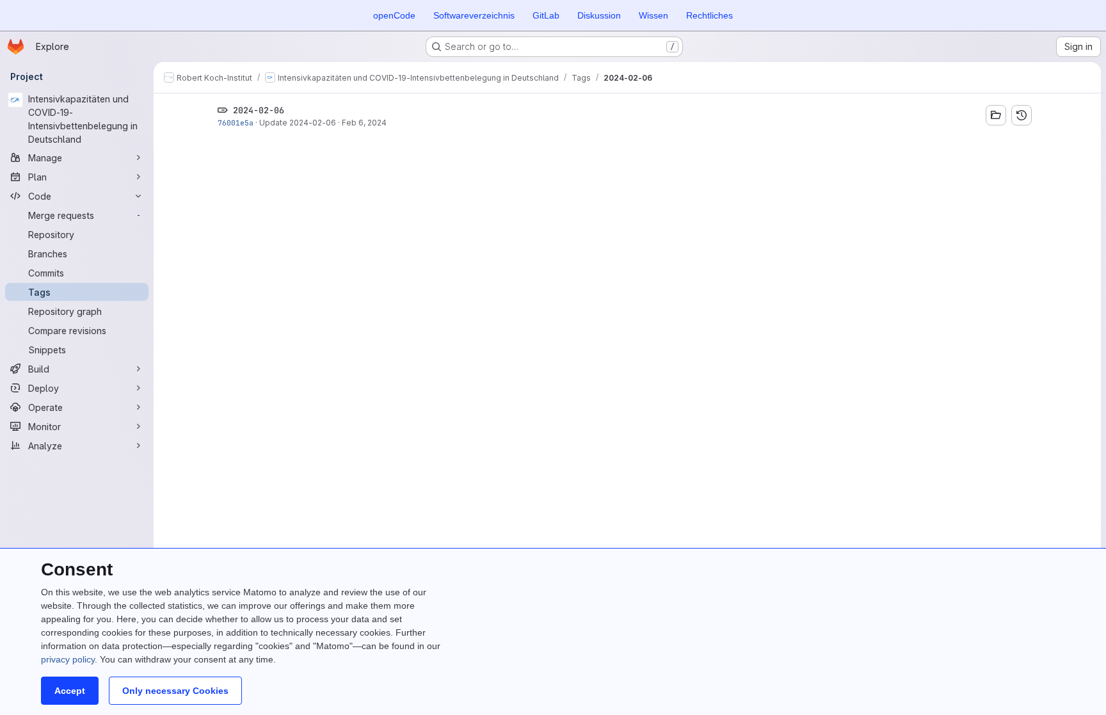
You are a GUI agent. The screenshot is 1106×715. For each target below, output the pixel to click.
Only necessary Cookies (175, 691)
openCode (394, 15)
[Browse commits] (1021, 115)
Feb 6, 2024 (364, 122)
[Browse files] (996, 115)
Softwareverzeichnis (474, 15)
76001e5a (235, 122)
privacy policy (68, 659)
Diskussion (599, 15)
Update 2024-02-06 (297, 122)
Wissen (653, 15)
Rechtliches (709, 15)
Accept (69, 691)
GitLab (546, 15)
